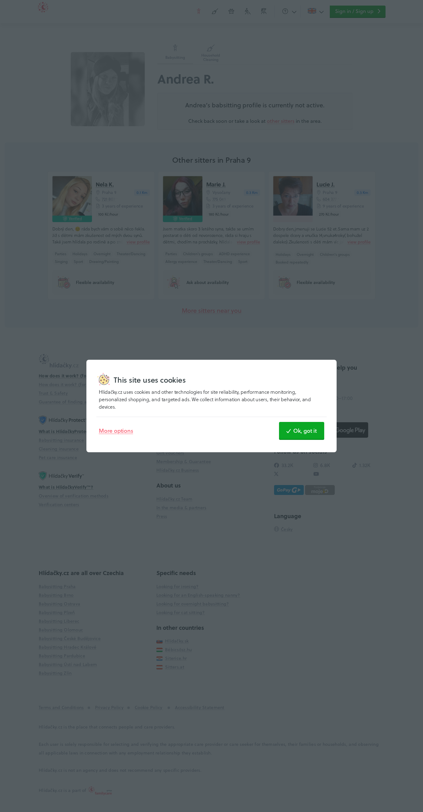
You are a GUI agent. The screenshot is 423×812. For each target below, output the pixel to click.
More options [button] (116, 431)
